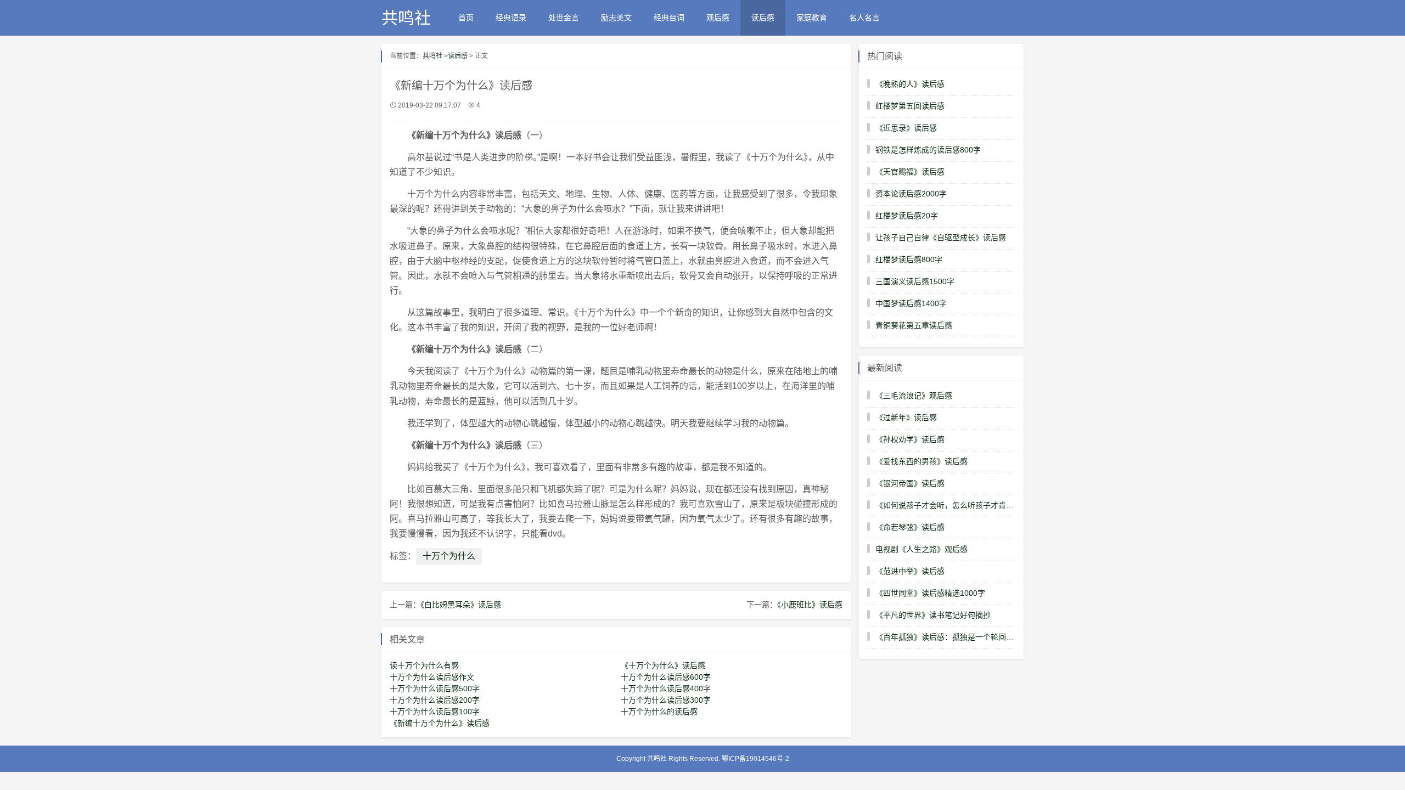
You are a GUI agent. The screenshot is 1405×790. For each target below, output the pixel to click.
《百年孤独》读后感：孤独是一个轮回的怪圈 (952, 637)
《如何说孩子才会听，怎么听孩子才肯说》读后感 (959, 505)
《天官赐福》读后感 (910, 171)
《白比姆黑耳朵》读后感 (460, 604)
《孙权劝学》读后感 (910, 439)
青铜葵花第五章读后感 (913, 325)
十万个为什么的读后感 (659, 711)
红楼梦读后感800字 (908, 259)
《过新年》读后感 (906, 417)
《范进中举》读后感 (910, 571)
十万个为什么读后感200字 (435, 700)
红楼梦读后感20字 (906, 215)
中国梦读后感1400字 (911, 303)
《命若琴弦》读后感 (910, 527)
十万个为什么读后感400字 (666, 688)
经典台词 (669, 17)
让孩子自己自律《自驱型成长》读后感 (940, 237)
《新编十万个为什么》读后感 (440, 723)
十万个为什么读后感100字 (435, 711)
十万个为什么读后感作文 (432, 677)
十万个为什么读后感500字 (435, 688)
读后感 (762, 17)
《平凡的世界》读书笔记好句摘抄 (933, 615)
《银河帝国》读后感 (910, 483)
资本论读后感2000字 (911, 193)
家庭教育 (811, 17)
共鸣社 (406, 18)
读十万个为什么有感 (424, 665)
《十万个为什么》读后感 (663, 665)
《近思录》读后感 (906, 127)
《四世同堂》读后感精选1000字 (930, 593)
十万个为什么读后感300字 (666, 700)
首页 (466, 17)
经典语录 (511, 17)
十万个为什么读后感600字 (666, 677)
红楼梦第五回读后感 (910, 105)
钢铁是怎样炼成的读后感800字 (928, 149)
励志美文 (616, 17)
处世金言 (563, 17)
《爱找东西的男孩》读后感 (921, 461)
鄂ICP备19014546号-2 (755, 759)
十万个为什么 (449, 556)
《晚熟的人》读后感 (910, 84)
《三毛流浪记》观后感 (913, 395)
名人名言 (864, 17)
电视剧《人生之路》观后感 (921, 549)
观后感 (717, 17)
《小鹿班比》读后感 (809, 604)
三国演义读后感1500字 (914, 281)
